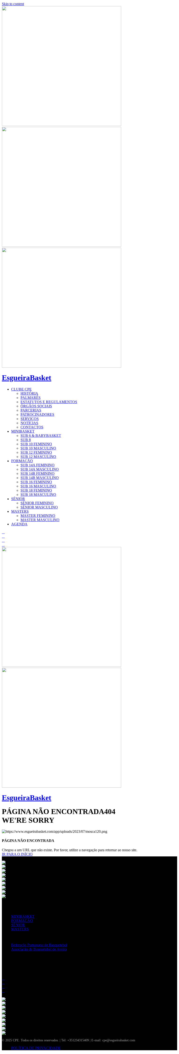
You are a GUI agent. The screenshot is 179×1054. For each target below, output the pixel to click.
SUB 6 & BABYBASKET (41, 436)
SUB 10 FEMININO (36, 444)
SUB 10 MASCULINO (38, 448)
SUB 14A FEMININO (38, 465)
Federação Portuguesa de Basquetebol (39, 945)
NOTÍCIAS (29, 423)
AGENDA (19, 524)
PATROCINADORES (37, 414)
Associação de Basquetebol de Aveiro (39, 949)
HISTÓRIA (29, 393)
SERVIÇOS (30, 419)
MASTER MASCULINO (40, 520)
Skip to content (13, 4)
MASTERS (20, 511)
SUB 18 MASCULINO (38, 495)
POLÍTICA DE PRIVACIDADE (36, 1048)
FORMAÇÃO (22, 461)
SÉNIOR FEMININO (37, 503)
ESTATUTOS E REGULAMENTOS (49, 402)
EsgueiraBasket (26, 377)
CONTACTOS (32, 427)
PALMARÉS (31, 398)
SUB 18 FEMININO (36, 490)
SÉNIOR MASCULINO (39, 507)
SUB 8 (26, 440)
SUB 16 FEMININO (36, 482)
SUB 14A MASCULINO (40, 469)
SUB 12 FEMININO (36, 452)
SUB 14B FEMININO (38, 473)
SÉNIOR (18, 499)
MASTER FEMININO (38, 516)
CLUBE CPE (21, 389)
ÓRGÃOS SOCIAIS (36, 406)
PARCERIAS (31, 410)
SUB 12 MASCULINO (38, 457)
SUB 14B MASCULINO (40, 478)
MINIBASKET (22, 431)
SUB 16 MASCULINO (38, 486)
